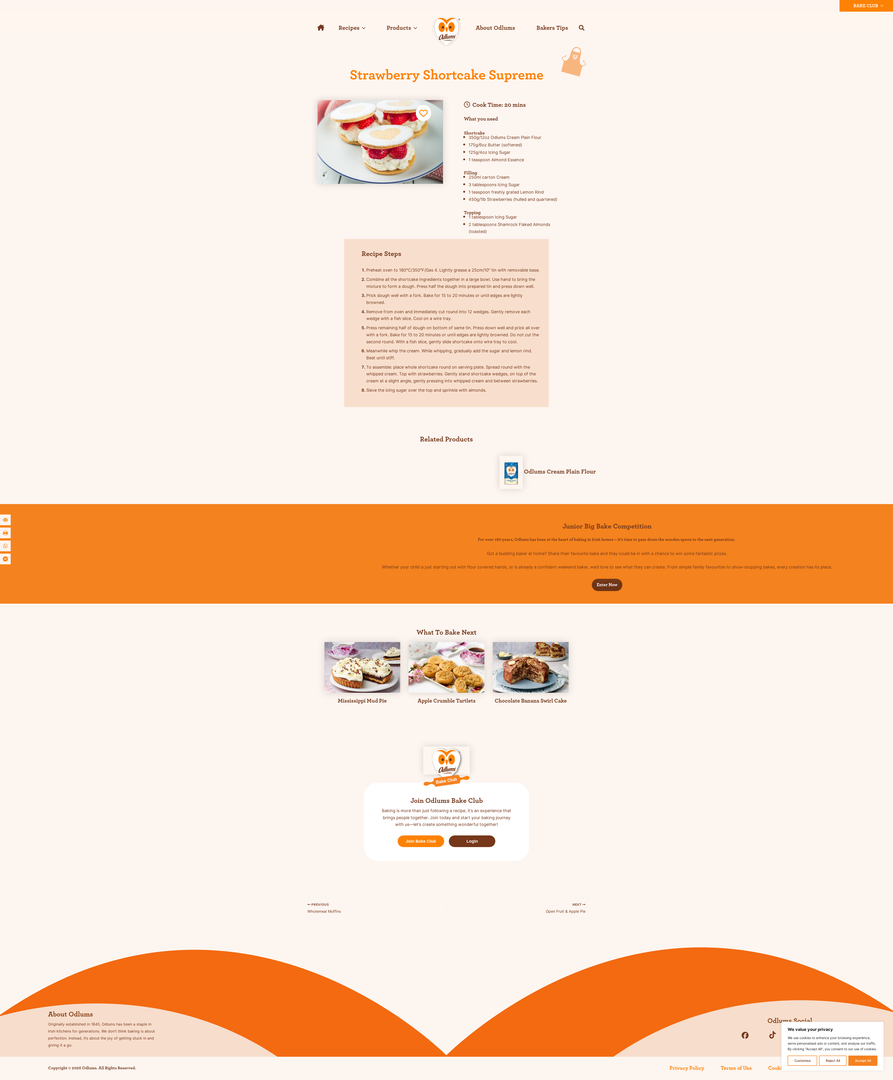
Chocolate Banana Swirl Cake (531, 701)
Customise (802, 1061)
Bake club (865, 5)
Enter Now (607, 585)
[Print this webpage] (6, 533)
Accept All (863, 1061)
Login (472, 841)
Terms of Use (736, 1068)
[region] (832, 1046)
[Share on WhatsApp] (6, 546)
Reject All (833, 1061)
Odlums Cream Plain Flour (560, 472)
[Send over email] (6, 520)
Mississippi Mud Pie (362, 701)
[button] (880, 6)
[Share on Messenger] (6, 559)
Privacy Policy (687, 1068)
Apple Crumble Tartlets (447, 701)
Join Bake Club (421, 841)
